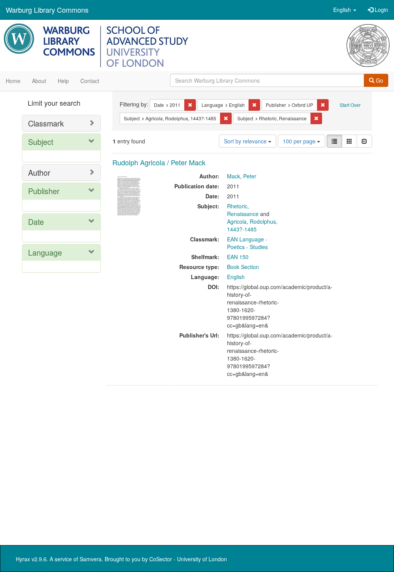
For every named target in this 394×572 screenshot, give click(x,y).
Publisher (44, 190)
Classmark (46, 123)
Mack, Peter (241, 176)
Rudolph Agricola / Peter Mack (158, 162)
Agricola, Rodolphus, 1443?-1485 (252, 225)
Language (45, 252)
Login (380, 9)
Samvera (91, 559)
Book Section (243, 267)
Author (39, 172)
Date (36, 221)
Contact (89, 81)
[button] (344, 9)
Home (13, 81)
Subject (40, 141)
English (236, 277)
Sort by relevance (246, 141)
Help (63, 81)
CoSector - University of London (188, 559)
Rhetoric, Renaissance (243, 210)
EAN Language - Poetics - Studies (247, 243)
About (39, 81)
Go (378, 80)
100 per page (300, 141)
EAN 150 (238, 257)
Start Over (350, 104)
